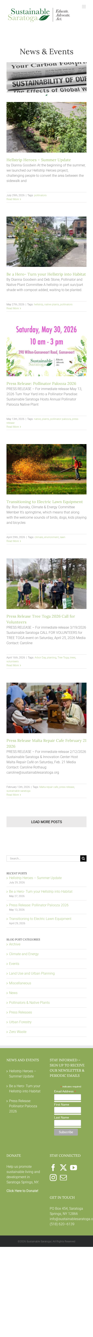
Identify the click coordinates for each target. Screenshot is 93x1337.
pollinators (40, 195)
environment (51, 537)
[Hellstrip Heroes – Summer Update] (46, 127)
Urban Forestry (20, 1022)
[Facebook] (53, 1167)
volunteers (12, 661)
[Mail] (63, 1177)
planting (51, 657)
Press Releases (20, 1012)
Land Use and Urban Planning (32, 973)
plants (45, 419)
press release (66, 787)
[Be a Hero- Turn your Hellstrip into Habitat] (46, 242)
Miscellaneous (20, 983)
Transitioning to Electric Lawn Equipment (44, 501)
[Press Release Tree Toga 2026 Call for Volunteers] (46, 583)
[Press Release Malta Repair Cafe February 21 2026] (46, 708)
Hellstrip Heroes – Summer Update (38, 159)
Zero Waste (17, 1032)
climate (39, 537)
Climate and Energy (24, 954)
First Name (61, 1104)
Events (14, 964)
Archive (14, 944)
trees (72, 657)
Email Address (65, 1091)
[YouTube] (73, 1167)
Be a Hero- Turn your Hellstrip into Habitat (46, 274)
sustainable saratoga (18, 790)
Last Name (61, 1117)
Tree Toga (63, 657)
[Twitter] (63, 1167)
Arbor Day (40, 657)
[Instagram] (53, 1177)
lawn (62, 537)
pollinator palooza (60, 419)
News (13, 993)
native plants (51, 304)
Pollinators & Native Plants (29, 1003)
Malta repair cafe (48, 787)
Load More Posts (46, 822)
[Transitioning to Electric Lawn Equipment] (46, 469)
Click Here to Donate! (22, 1191)
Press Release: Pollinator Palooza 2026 (41, 383)
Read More (12, 199)
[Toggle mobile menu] (84, 6)
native (37, 419)
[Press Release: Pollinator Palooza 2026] (46, 351)
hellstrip (38, 304)
